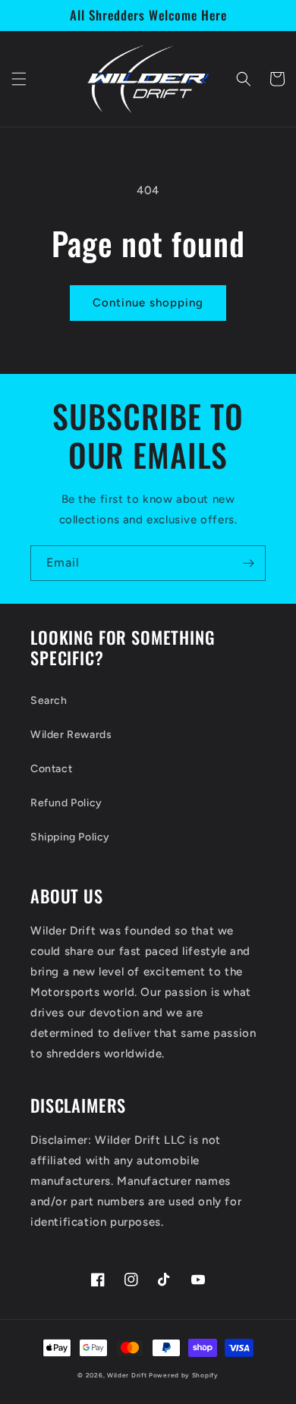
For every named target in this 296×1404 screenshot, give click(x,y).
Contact (51, 768)
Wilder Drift (126, 1375)
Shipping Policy (70, 837)
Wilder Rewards (71, 734)
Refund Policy (66, 802)
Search (49, 700)
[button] (19, 79)
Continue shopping (148, 302)
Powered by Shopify (184, 1375)
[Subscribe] (248, 563)
